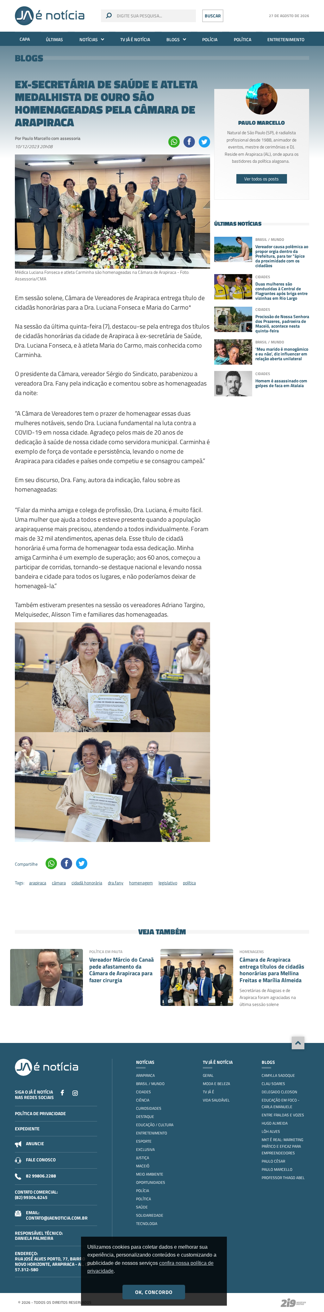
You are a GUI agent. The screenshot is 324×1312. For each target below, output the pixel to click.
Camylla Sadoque (278, 1075)
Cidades (143, 1092)
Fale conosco (41, 1159)
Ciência (142, 1100)
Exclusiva (145, 1149)
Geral (208, 1075)
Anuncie (35, 1143)
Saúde (142, 1207)
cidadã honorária (87, 882)
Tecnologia (146, 1224)
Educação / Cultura (154, 1125)
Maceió (142, 1166)
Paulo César (273, 1161)
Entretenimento (285, 39)
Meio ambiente (149, 1174)
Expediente (27, 1128)
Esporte (144, 1141)
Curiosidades (148, 1108)
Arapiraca (145, 1075)
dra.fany (115, 882)
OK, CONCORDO (153, 1292)
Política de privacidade (40, 1113)
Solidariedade (149, 1215)
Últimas (54, 39)
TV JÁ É (208, 1092)
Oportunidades (150, 1182)
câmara (59, 882)
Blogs (173, 39)
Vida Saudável (216, 1100)
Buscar (213, 15)
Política (242, 39)
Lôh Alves (271, 1131)
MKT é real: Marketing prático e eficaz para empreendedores (282, 1146)
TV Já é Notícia (135, 39)
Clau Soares (273, 1084)
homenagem (141, 882)
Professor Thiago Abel (283, 1178)
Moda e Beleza (216, 1084)
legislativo (168, 882)
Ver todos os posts (261, 178)
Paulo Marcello (277, 1169)
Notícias (88, 39)
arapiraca (37, 882)
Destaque (145, 1117)
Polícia (209, 39)
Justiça (142, 1158)
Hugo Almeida (275, 1123)
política (189, 882)
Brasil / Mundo (150, 1084)
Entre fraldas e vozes (283, 1115)
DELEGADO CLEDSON (279, 1092)
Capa (25, 39)
